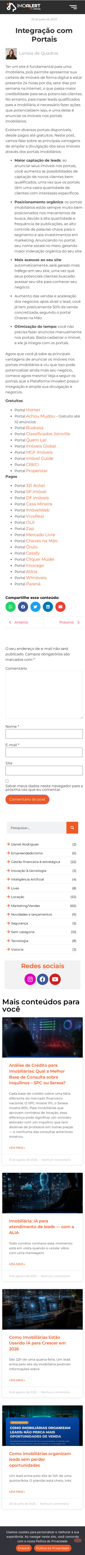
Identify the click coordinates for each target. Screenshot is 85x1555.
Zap (30, 528)
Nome (12, 726)
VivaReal (35, 516)
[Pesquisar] (72, 828)
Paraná (33, 583)
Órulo (31, 547)
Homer (33, 409)
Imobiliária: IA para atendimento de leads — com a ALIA (41, 1227)
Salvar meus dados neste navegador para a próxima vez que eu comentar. (44, 787)
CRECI (32, 464)
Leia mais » (17, 1147)
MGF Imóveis (39, 452)
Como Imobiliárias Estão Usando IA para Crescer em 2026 (37, 1343)
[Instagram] (30, 979)
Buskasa (35, 427)
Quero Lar (36, 440)
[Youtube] (55, 979)
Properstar (37, 470)
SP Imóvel (36, 491)
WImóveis (36, 577)
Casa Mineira (39, 503)
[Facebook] (42, 979)
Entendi (23, 1548)
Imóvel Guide (39, 458)
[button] (10, 607)
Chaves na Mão (41, 540)
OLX (30, 522)
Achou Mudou (40, 416)
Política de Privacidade (52, 1548)
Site (8, 763)
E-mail (12, 745)
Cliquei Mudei (40, 559)
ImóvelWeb (37, 510)
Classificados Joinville (48, 433)
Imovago (35, 565)
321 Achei (35, 485)
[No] (78, 1540)
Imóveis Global (41, 446)
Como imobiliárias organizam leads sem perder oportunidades (40, 1459)
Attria (31, 571)
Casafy (33, 553)
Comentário (16, 668)
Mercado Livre (40, 534)
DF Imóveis (37, 497)
